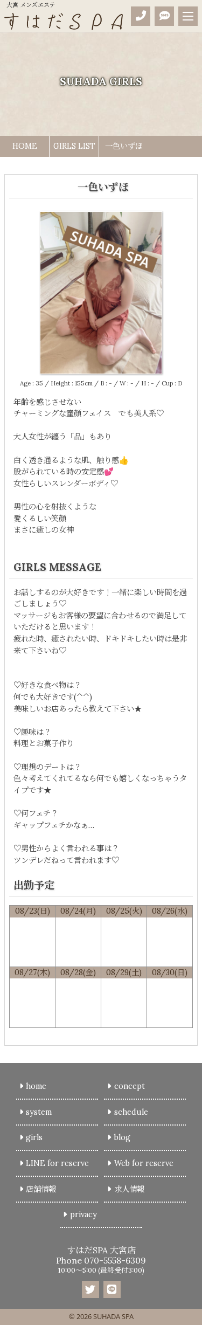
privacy (83, 1214)
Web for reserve (143, 1163)
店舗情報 (41, 1189)
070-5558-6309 (115, 1260)
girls (34, 1137)
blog (122, 1137)
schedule (131, 1112)
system (39, 1112)
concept (129, 1086)
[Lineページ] (112, 1289)
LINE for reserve (57, 1163)
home (36, 1086)
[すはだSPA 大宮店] (63, 21)
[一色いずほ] (101, 367)
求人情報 (129, 1189)
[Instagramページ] (90, 1289)
